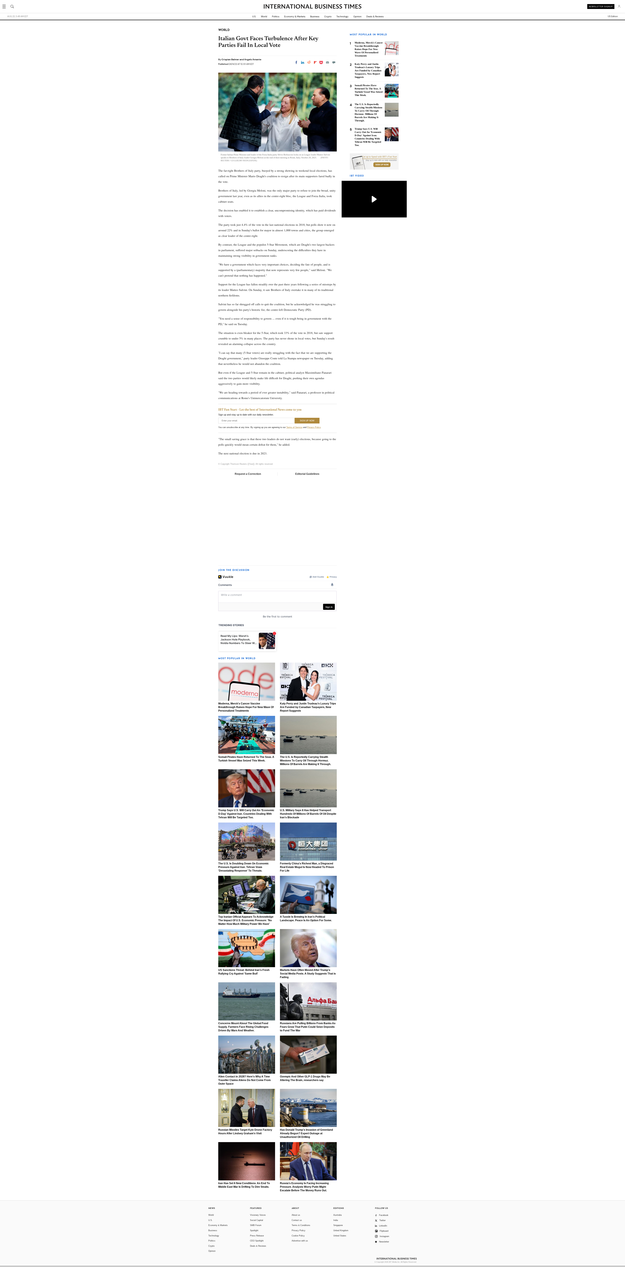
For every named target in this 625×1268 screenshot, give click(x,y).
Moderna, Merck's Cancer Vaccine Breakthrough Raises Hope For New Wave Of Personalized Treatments (246, 707)
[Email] (327, 62)
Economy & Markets (294, 16)
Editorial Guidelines (307, 474)
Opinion (357, 16)
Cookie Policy (298, 1235)
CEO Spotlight (257, 1240)
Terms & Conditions (301, 1225)
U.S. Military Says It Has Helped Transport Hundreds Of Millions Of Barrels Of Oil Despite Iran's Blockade (308, 814)
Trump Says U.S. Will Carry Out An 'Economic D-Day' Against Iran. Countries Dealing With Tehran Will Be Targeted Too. (246, 814)
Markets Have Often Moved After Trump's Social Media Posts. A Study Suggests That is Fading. (308, 974)
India (335, 1220)
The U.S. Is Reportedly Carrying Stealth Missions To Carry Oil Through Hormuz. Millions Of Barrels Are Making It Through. (305, 761)
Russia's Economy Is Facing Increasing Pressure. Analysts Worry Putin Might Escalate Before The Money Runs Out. (304, 1187)
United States (339, 1235)
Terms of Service (294, 427)
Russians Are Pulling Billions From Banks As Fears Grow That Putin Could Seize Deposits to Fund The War (307, 1027)
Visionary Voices (258, 1215)
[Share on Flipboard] (315, 62)
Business (314, 16)
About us (296, 1215)
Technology (342, 16)
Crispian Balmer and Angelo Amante (241, 59)
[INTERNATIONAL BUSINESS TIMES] (312, 7)
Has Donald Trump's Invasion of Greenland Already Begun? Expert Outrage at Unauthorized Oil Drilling (306, 1133)
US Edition (613, 16)
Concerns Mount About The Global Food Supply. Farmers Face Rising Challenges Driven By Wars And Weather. (243, 1027)
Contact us (297, 1220)
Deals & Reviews (375, 16)
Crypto (328, 16)
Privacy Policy (314, 427)
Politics (275, 16)
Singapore (338, 1225)
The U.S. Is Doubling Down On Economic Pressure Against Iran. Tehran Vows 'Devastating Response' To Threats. (243, 867)
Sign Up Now (382, 165)
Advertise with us (300, 1240)
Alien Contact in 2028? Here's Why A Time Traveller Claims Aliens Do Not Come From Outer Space (244, 1080)
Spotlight (254, 1230)
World (264, 16)
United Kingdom (340, 1230)
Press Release (257, 1235)
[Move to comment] (334, 62)
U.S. (254, 16)
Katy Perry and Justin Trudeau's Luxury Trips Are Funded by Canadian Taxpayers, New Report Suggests (308, 707)
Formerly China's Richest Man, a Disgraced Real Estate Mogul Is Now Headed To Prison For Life (307, 867)
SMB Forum (255, 1225)
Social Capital (256, 1220)
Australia (337, 1215)
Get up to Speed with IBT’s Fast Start (379, 157)
